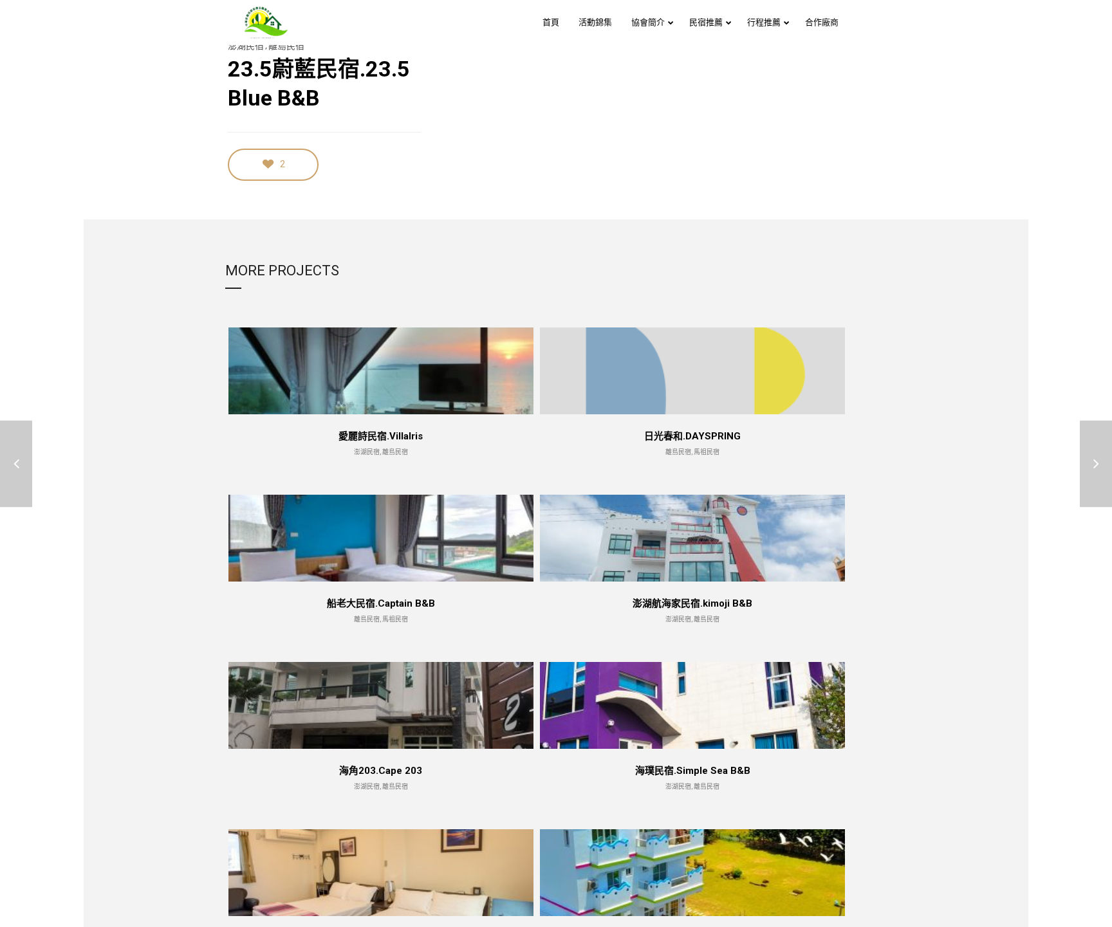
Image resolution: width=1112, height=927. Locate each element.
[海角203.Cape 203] (16, 463)
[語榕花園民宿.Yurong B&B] (1096, 463)
